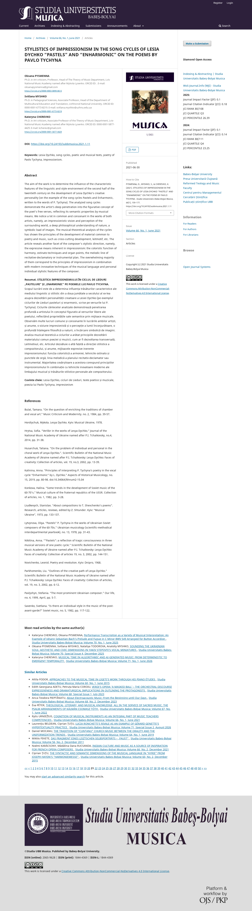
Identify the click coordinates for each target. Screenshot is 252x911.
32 (133, 768)
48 (192, 768)
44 (177, 768)
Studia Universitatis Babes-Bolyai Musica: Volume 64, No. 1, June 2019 (111, 734)
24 (103, 768)
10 (51, 768)
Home (28, 38)
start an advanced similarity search (63, 776)
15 (70, 768)
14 (66, 768)
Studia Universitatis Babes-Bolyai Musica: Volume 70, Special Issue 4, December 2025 (102, 651)
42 (169, 768)
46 (184, 768)
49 (195, 768)
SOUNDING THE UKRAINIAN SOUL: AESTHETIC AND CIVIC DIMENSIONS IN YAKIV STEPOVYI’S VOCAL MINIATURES (98, 648)
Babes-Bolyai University (197, 174)
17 (77, 768)
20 (88, 768)
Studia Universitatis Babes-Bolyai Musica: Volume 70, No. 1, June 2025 (75, 642)
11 (55, 768)
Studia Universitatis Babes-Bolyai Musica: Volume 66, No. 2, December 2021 (122, 749)
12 (59, 768)
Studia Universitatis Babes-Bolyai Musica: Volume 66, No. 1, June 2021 (97, 720)
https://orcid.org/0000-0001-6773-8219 (43, 111)
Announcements (117, 25)
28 (118, 768)
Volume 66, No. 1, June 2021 (65, 38)
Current (24, 25)
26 (110, 768)
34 (140, 768)
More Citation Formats (141, 213)
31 (129, 768)
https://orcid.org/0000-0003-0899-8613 (43, 91)
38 (155, 768)
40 (162, 768)
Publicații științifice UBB (198, 202)
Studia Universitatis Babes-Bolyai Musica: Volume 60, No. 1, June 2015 (98, 681)
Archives (39, 25)
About (137, 25)
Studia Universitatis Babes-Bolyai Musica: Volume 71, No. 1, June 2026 (109, 661)
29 (121, 768)
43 (173, 768)
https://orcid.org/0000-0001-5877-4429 (43, 132)
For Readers (189, 223)
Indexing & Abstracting (65, 25)
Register (217, 2)
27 (114, 768)
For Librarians (190, 234)
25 (107, 768)
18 (81, 768)
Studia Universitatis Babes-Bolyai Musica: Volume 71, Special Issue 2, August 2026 (120, 727)
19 (85, 768)
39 (158, 768)
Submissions (93, 25)
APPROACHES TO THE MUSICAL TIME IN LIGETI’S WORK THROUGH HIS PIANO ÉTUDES (102, 679)
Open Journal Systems (196, 267)
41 (166, 768)
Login (230, 2)
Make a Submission (197, 43)
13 (62, 768)
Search (225, 25)
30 (125, 768)
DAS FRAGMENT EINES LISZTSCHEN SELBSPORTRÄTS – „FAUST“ (90, 738)
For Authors (189, 229)
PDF (133, 149)
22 (96, 768)
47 (188, 768)
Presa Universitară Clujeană (200, 178)
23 (99, 768)
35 (144, 768)
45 (180, 768)
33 (136, 768)
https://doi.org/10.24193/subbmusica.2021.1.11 (60, 144)
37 (151, 768)
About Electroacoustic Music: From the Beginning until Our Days (107, 698)
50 (199, 768)
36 (147, 768)
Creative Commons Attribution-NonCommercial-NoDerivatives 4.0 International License (148, 288)
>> (205, 768)
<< (26, 768)
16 (74, 768)
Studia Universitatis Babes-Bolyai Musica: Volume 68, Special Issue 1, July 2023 (101, 692)
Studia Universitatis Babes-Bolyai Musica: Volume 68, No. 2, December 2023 (94, 699)
